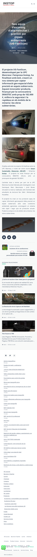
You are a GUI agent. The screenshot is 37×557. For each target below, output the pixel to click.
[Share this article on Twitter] (9, 237)
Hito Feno (6, 420)
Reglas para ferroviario (10, 391)
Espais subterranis (22, 50)
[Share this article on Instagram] (14, 237)
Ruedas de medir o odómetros (12, 365)
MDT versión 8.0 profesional (12, 416)
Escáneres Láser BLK (10, 504)
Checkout (6, 479)
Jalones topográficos (9, 361)
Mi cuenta (6, 493)
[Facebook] (5, 355)
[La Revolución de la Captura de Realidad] (18, 298)
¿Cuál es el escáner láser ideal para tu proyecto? (18, 279)
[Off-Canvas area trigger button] (34, 4)
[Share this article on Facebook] (4, 237)
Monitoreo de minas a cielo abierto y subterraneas (18, 465)
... (22, 287)
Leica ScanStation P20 (10, 456)
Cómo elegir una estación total (12, 452)
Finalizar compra (8, 484)
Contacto (6, 481)
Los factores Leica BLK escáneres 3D (15, 506)
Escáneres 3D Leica (9, 501)
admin (14, 48)
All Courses (7, 471)
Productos (6, 496)
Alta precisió (12, 50)
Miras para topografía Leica (12, 382)
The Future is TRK (8, 334)
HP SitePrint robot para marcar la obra (15, 448)
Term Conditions (8, 524)
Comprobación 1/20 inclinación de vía (14, 443)
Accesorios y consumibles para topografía (16, 498)
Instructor (6, 486)
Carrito (6, 476)
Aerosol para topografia (10, 412)
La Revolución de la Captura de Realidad (16, 306)
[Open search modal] (31, 4)
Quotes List (7, 516)
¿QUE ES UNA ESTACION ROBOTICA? (14, 369)
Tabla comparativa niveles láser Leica (14, 374)
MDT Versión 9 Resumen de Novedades (15, 429)
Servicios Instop (8, 519)
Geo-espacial (16, 53)
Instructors (7, 488)
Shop (5, 521)
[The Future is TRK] (18, 326)
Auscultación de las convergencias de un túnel (17, 386)
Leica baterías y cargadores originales (15, 460)
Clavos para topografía (10, 403)
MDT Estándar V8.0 (9, 408)
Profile (5, 511)
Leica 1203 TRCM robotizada (12, 439)
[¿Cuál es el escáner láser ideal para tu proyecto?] (18, 271)
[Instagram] (14, 355)
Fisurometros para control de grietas (14, 378)
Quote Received (8, 514)
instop (22, 53)
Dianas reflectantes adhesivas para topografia (17, 399)
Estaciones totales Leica (11, 509)
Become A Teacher (9, 474)
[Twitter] (10, 355)
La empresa (7, 491)
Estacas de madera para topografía (14, 395)
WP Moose (31, 547)
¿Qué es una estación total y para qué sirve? (16, 425)
